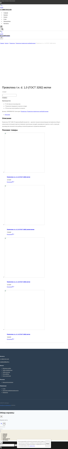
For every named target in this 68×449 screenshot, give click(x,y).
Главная (6, 13)
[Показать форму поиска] (1, 29)
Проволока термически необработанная (37, 111)
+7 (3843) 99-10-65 (5, 9)
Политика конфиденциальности (11, 390)
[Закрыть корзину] (1, 416)
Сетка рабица (6, 374)
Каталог (6, 15)
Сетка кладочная (7, 376)
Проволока (24, 111)
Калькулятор (7, 21)
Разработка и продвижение (5, 405)
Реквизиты (5, 392)
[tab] (35, 115)
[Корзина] (1, 27)
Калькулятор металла (8, 382)
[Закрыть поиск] (1, 442)
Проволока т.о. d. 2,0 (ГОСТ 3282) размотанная (20, 229)
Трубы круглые (6, 372)
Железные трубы (7, 368)
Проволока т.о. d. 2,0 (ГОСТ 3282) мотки (18, 177)
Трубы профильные (7, 370)
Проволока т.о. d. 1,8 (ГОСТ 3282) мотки (18, 282)
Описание (7, 114)
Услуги (5, 17)
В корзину (5, 97)
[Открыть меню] (1, 37)
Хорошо (47, 443)
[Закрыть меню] (0, 431)
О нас (5, 19)
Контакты (6, 23)
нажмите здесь (32, 445)
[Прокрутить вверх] (1, 424)
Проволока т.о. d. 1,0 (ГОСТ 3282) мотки (18, 334)
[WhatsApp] (1, 3)
